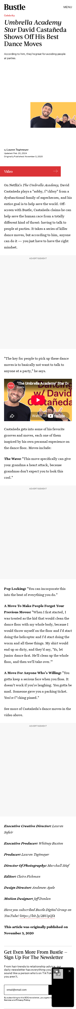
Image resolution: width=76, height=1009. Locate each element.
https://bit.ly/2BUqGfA (37, 915)
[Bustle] (14, 7)
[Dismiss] (69, 971)
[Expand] (56, 971)
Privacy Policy (23, 1000)
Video (8, 171)
